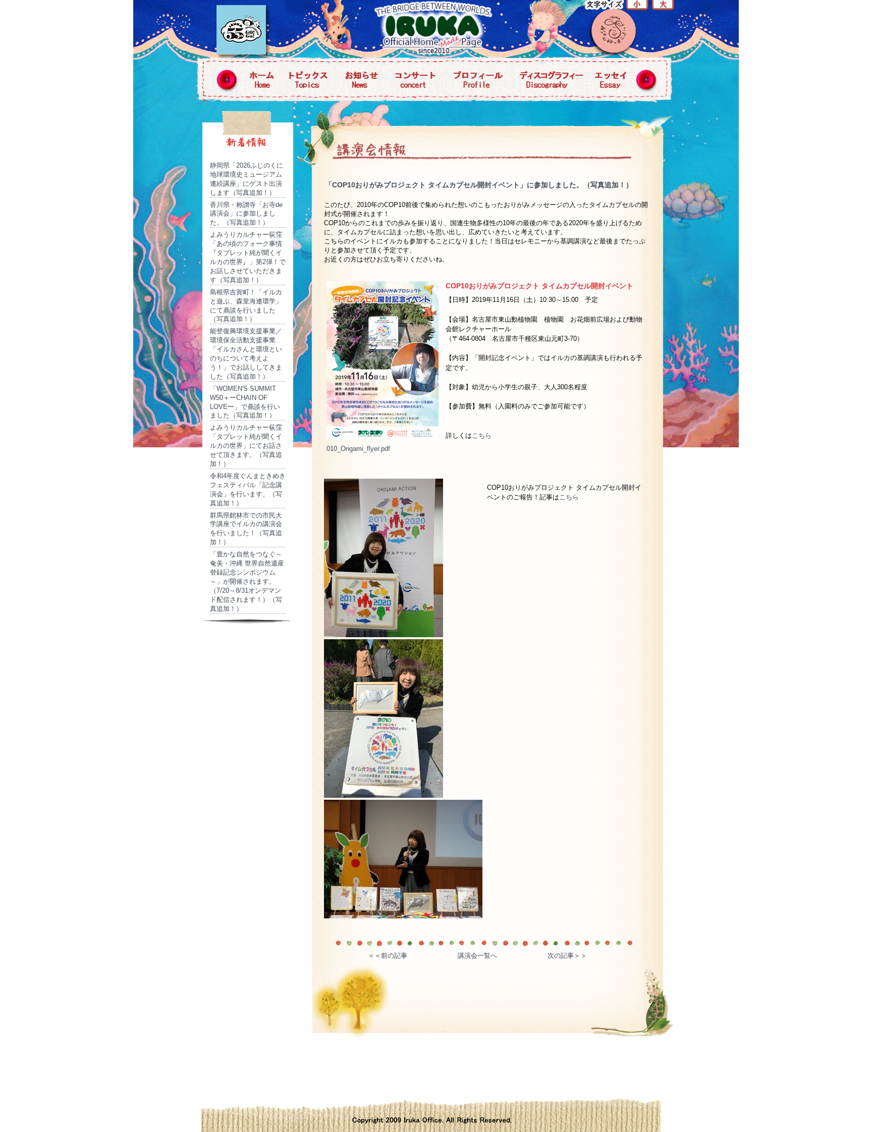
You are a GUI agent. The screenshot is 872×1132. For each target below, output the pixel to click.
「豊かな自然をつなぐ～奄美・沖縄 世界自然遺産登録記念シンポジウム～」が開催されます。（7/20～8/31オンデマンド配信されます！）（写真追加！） (247, 581)
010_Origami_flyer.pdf (358, 448)
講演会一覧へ (477, 955)
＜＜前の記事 (387, 955)
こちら (482, 435)
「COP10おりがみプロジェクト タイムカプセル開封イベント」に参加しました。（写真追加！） (479, 185)
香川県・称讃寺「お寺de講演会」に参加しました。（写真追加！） (246, 214)
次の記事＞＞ (567, 955)
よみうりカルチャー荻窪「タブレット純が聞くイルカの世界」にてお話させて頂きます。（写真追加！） (246, 446)
